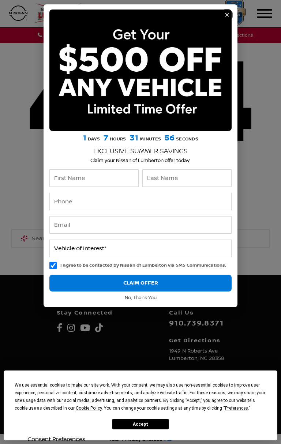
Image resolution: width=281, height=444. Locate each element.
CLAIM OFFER (140, 283)
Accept (140, 424)
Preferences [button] (236, 408)
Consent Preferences (56, 439)
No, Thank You (141, 298)
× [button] (227, 14)
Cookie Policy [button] (89, 408)
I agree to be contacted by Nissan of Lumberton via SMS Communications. (143, 265)
